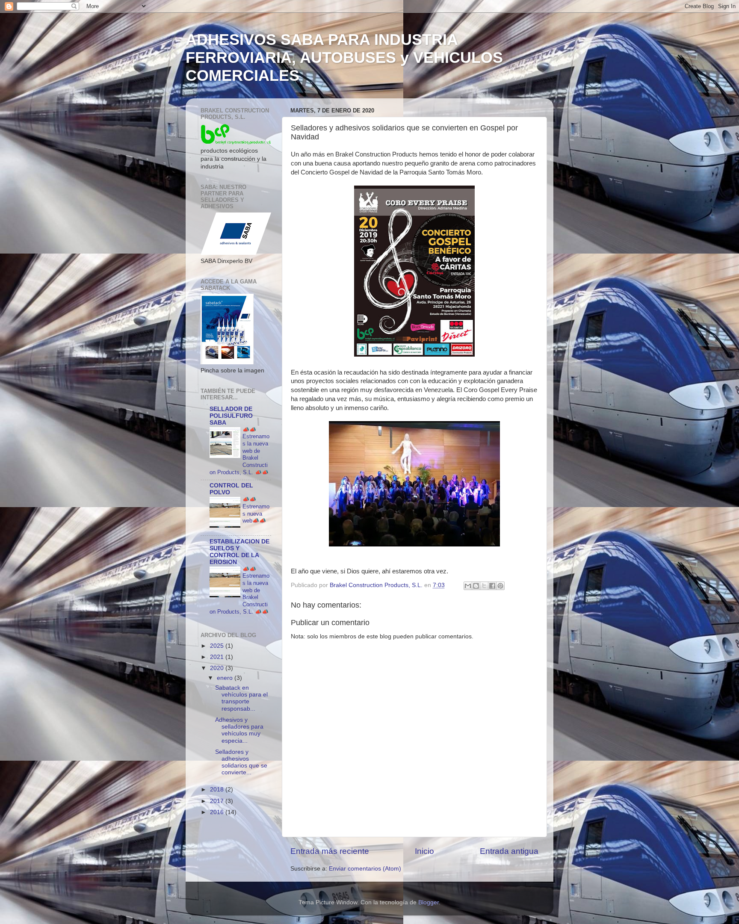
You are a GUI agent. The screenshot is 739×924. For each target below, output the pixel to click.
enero (225, 678)
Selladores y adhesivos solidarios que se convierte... (241, 762)
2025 (217, 646)
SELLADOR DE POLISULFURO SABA (231, 416)
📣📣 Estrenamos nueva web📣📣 (255, 510)
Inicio (424, 851)
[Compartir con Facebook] (492, 586)
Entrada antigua (509, 851)
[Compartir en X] (484, 586)
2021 (217, 657)
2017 (217, 801)
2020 (217, 668)
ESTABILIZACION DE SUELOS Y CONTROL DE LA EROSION (239, 551)
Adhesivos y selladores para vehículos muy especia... (239, 730)
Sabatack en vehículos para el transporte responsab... (241, 698)
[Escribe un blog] (476, 586)
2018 (217, 789)
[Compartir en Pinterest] (500, 586)
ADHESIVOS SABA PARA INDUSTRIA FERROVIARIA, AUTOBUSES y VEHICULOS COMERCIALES (344, 57)
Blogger (428, 902)
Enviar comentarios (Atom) (365, 868)
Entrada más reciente (329, 851)
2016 (217, 812)
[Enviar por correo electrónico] (468, 586)
